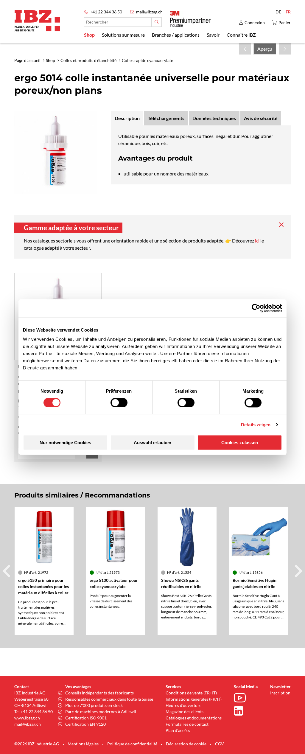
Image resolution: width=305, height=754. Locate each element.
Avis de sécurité (261, 118)
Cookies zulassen (239, 442)
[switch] (119, 402)
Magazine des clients (184, 711)
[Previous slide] (7, 571)
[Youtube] (241, 699)
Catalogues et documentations (194, 717)
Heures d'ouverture (183, 705)
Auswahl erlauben (152, 442)
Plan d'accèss (178, 730)
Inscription (280, 692)
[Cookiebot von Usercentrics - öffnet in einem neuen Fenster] (256, 308)
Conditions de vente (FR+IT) (191, 692)
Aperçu (264, 49)
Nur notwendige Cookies (65, 442)
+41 (24, 711)
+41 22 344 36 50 (106, 11)
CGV (219, 743)
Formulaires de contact (187, 724)
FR (288, 11)
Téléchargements (166, 118)
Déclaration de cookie (186, 743)
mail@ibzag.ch (149, 11)
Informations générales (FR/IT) (194, 699)
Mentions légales (83, 743)
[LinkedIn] (241, 711)
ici (257, 240)
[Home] (37, 21)
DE (278, 11)
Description (127, 118)
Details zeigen (255, 424)
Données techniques (214, 118)
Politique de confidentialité (132, 743)
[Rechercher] (156, 22)
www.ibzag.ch (27, 717)
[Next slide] (297, 571)
